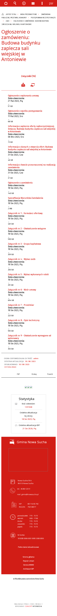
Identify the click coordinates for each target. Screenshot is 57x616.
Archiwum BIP (28, 569)
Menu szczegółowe (42, 3)
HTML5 (24, 596)
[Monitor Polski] (26, 387)
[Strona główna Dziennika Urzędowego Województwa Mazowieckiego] (31, 387)
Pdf (3, 66)
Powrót (12, 66)
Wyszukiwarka (15, 3)
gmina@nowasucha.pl (30, 494)
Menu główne (33, 3)
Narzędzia (24, 3)
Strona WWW (28, 565)
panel (51, 3)
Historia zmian (10, 367)
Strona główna (28, 557)
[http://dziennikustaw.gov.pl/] (28, 387)
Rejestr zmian (28, 561)
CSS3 (28, 596)
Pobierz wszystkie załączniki (23, 84)
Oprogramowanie (33, 84)
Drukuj (7, 66)
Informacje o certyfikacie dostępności (28, 587)
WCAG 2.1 (36, 596)
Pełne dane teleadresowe (28, 547)
